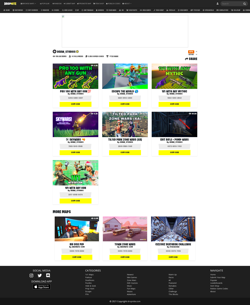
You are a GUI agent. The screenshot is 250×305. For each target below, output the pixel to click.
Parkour (45, 10)
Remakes (172, 286)
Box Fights (133, 10)
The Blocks (173, 294)
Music (129, 286)
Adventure (131, 294)
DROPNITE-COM (78, 247)
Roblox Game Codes (219, 288)
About (213, 291)
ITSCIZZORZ (174, 247)
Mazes (130, 291)
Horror (101, 10)
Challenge (173, 291)
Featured (172, 283)
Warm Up (173, 274)
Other (171, 288)
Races (171, 277)
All (170, 280)
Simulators (223, 10)
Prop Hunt (160, 10)
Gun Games (184, 10)
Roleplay (236, 10)
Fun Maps (131, 288)
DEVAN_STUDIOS (77, 94)
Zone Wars (112, 10)
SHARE (192, 59)
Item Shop (214, 286)
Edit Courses (33, 10)
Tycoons (196, 10)
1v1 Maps (89, 274)
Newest (130, 274)
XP (78, 10)
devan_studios (126, 94)
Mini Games (146, 10)
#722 (113, 56)
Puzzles (172, 10)
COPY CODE (75, 104)
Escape (56, 10)
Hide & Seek (68, 10)
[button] (126, 3)
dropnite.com (133, 301)
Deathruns (19, 10)
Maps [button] (28, 3)
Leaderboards (216, 283)
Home (7, 10)
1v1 (122, 10)
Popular (213, 280)
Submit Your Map (217, 277)
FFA (87, 294)
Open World (209, 10)
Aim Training (88, 10)
